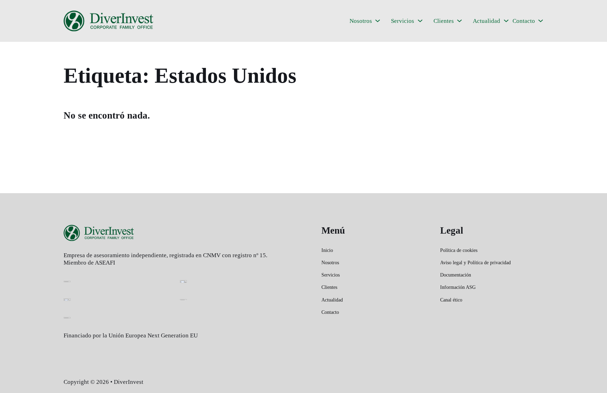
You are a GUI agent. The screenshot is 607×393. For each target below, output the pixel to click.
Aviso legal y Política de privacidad (475, 262)
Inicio (327, 250)
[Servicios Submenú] (420, 21)
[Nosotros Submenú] (377, 21)
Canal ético (451, 300)
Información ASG (458, 287)
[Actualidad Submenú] (506, 21)
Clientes (443, 21)
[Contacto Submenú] (540, 21)
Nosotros (361, 21)
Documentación (455, 275)
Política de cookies (458, 250)
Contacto (524, 21)
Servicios (402, 21)
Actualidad (486, 21)
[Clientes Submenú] (459, 21)
